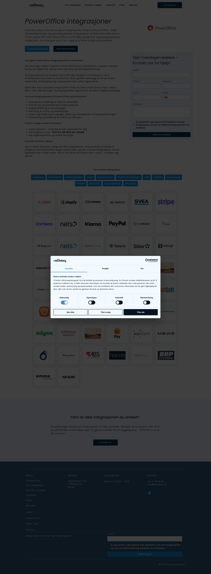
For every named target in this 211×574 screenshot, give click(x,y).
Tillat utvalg (106, 312)
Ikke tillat (70, 312)
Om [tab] (142, 268)
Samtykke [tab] (69, 268)
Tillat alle (140, 312)
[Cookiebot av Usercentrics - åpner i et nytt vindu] (147, 260)
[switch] (91, 302)
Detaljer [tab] (105, 268)
